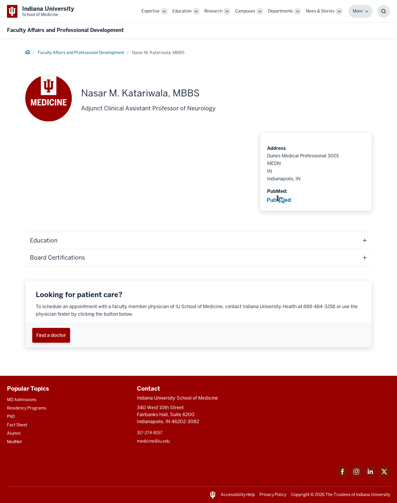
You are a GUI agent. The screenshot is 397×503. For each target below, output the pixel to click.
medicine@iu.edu (153, 441)
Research (213, 11)
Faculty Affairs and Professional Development (65, 30)
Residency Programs (26, 408)
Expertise (151, 11)
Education (182, 11)
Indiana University (373, 494)
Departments (280, 11)
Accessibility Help (238, 494)
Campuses (245, 11)
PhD (11, 416)
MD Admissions (21, 399)
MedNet (14, 441)
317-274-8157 (149, 432)
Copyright (300, 494)
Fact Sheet (17, 424)
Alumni (14, 433)
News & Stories (320, 11)
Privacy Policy (273, 494)
